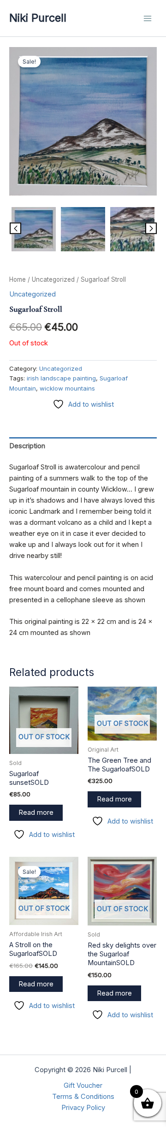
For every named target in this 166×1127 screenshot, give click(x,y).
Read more (35, 812)
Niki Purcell (37, 17)
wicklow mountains (67, 388)
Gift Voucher (83, 1085)
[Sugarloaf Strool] (83, 121)
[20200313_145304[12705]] (83, 229)
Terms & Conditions (83, 1096)
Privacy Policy (83, 1107)
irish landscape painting (61, 378)
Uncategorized (53, 279)
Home (17, 279)
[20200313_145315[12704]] (132, 229)
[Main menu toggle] (147, 18)
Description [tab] (27, 446)
